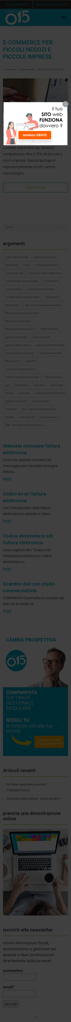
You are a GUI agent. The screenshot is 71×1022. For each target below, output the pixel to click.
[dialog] (35, 123)
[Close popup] (65, 104)
